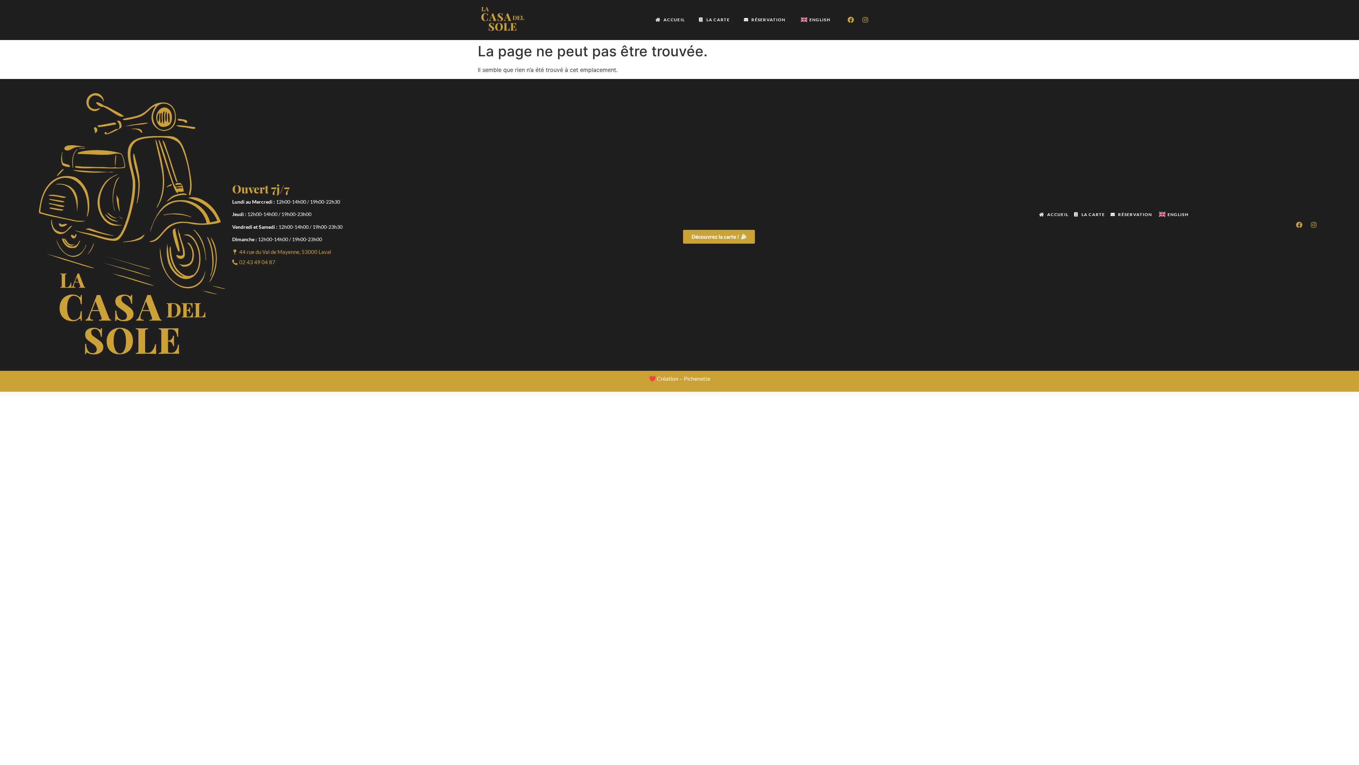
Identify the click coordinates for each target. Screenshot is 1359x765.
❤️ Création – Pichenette (679, 378)
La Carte (718, 19)
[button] (281, 252)
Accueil (674, 19)
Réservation (768, 19)
